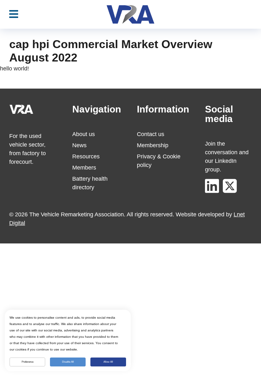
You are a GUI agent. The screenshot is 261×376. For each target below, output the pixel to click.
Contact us (150, 134)
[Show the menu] (13, 14)
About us (83, 134)
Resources (86, 156)
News (79, 145)
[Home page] (130, 14)
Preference (27, 361)
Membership (152, 145)
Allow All (108, 361)
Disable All (68, 361)
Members (84, 167)
